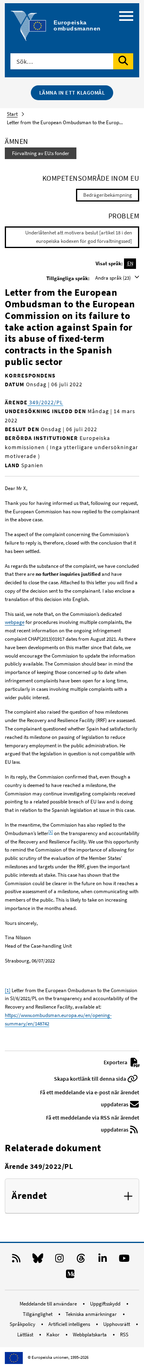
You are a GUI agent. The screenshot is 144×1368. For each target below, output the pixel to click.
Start (12, 114)
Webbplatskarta (90, 1334)
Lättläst (25, 1334)
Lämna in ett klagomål (72, 92)
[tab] (72, 1196)
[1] (50, 831)
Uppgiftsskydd (106, 1303)
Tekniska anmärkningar (92, 1314)
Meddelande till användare (49, 1303)
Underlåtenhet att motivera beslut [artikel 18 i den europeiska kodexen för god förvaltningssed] (78, 236)
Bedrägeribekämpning (107, 195)
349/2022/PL (45, 402)
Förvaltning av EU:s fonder (40, 153)
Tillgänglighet (38, 1314)
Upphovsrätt (117, 1324)
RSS (124, 1334)
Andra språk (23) (113, 277)
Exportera (116, 1062)
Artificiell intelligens (69, 1324)
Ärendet (29, 1196)
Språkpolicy (23, 1324)
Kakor (53, 1334)
